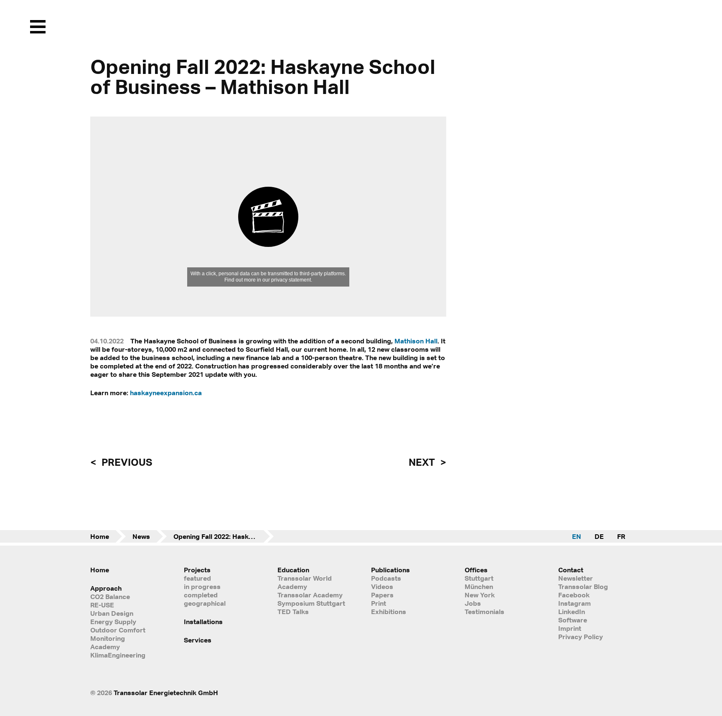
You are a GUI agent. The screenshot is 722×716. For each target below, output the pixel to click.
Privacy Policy (580, 636)
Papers (382, 595)
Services (197, 640)
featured (197, 578)
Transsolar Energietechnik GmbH (166, 692)
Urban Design (111, 613)
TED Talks (293, 611)
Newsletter (575, 578)
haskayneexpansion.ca (166, 392)
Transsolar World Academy (304, 582)
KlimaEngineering (117, 655)
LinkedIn (571, 611)
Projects (197, 570)
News (141, 536)
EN (576, 536)
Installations (203, 621)
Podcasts (386, 578)
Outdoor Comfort (117, 630)
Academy (105, 646)
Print (378, 603)
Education (293, 570)
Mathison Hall (415, 341)
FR (621, 536)
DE (599, 536)
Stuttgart (479, 578)
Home (99, 536)
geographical (205, 603)
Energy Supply (113, 621)
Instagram (574, 603)
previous (125, 462)
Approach (106, 588)
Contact (570, 570)
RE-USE (102, 605)
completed (201, 595)
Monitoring (107, 638)
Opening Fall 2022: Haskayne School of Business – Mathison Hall (223, 536)
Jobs (473, 603)
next (423, 462)
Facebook (574, 595)
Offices (476, 570)
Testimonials (484, 611)
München (479, 586)
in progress (202, 586)
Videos (382, 586)
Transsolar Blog (583, 586)
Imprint (569, 628)
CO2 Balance (110, 596)
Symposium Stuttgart (311, 603)
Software (572, 620)
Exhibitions (388, 611)
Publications (390, 570)
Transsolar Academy (310, 595)
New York (480, 595)
